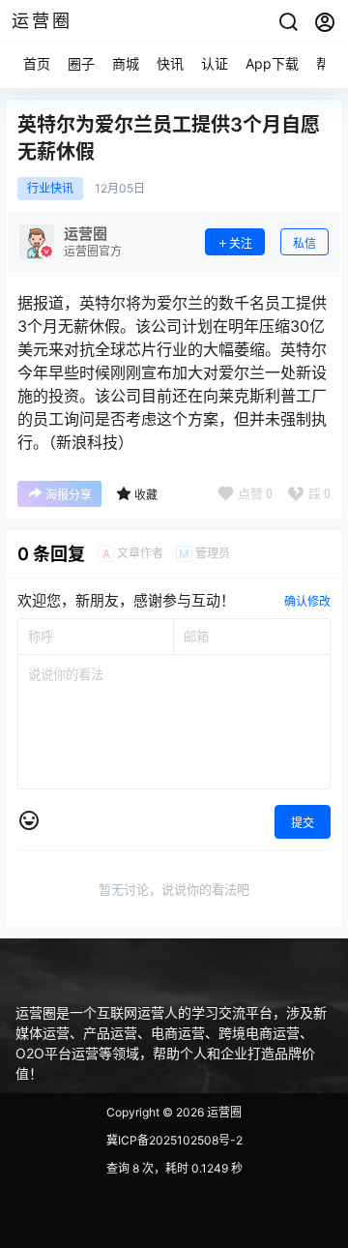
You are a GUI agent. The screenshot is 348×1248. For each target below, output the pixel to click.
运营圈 (223, 1112)
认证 (214, 63)
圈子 (81, 63)
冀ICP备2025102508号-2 (174, 1140)
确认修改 (307, 601)
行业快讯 (50, 188)
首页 (36, 63)
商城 (125, 63)
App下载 (272, 63)
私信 (304, 243)
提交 (302, 823)
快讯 (170, 63)
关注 (240, 243)
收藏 (146, 495)
